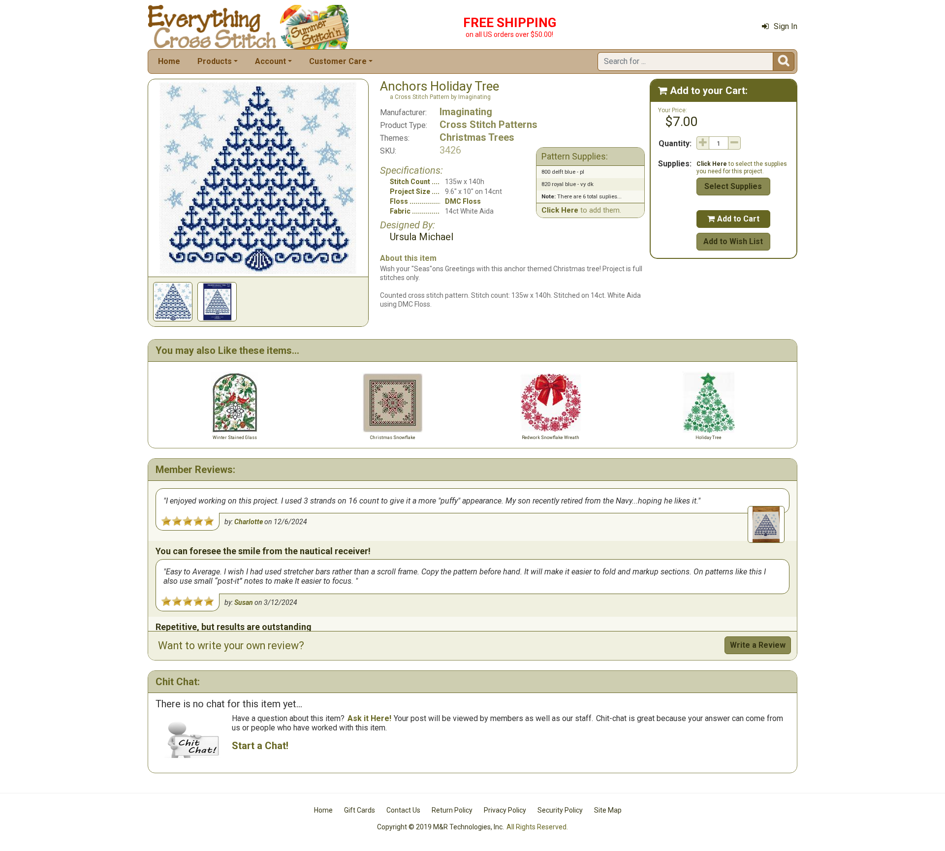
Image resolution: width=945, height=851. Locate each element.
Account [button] (270, 61)
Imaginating (466, 112)
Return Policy (452, 810)
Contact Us (403, 810)
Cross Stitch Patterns (488, 124)
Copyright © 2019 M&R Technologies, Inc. (440, 827)
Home (169, 61)
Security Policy (560, 810)
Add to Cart (733, 218)
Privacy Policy (505, 810)
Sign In (785, 26)
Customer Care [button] (338, 61)
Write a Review (758, 645)
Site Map (608, 810)
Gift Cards (359, 810)
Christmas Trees (477, 137)
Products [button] (214, 61)
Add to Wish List (733, 241)
